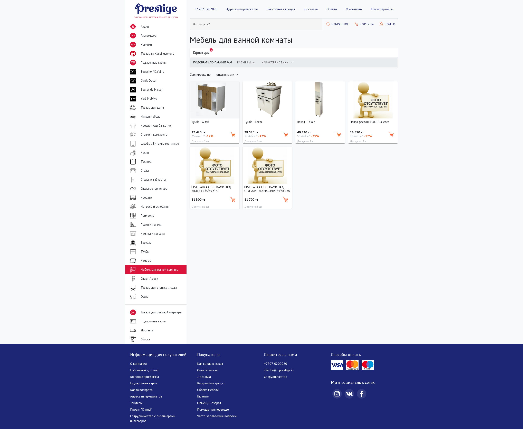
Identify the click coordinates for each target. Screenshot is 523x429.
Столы (145, 170)
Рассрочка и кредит (281, 9)
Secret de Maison (152, 89)
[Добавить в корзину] (233, 134)
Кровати (146, 197)
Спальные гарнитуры (154, 188)
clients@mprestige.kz (279, 370)
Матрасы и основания (155, 206)
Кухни (145, 152)
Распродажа (143, 36)
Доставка (311, 9)
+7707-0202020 (275, 363)
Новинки (141, 46)
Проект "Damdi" (141, 409)
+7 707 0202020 (206, 9)
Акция (145, 26)
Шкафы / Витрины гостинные (160, 143)
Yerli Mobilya (149, 98)
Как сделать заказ (210, 363)
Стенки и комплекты (154, 134)
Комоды (146, 260)
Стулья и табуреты (153, 179)
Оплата (331, 9)
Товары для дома (152, 107)
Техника (146, 161)
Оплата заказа (207, 370)
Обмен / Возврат (209, 403)
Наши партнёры (382, 9)
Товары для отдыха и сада (159, 287)
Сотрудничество (275, 377)
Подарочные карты (153, 62)
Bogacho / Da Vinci (152, 71)
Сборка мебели (208, 390)
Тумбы (145, 251)
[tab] (246, 62)
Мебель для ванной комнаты (159, 269)
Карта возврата (141, 390)
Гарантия (203, 396)
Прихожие (147, 215)
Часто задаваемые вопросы (217, 416)
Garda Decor (148, 80)
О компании (354, 9)
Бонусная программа (144, 377)
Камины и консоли (153, 233)
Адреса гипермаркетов (242, 9)
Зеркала (146, 242)
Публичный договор (144, 370)
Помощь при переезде (213, 409)
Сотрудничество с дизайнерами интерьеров (152, 418)
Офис (144, 296)
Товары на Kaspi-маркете (157, 53)
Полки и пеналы (151, 224)
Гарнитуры (202, 51)
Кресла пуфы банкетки (156, 125)
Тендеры (136, 403)
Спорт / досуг (150, 278)
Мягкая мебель (150, 116)
